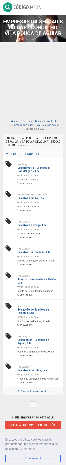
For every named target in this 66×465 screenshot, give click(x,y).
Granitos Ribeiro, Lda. (31, 198)
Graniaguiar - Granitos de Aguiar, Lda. (33, 341)
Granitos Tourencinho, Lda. (34, 252)
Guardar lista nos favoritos (34, 391)
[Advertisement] (33, 77)
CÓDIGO (27, 6)
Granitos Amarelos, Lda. (32, 370)
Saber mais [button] (27, 448)
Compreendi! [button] (33, 458)
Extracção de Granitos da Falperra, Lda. (33, 311)
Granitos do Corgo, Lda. (32, 225)
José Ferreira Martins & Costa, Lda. (36, 280)
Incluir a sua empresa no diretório (33, 425)
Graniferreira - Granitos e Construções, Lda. (33, 169)
